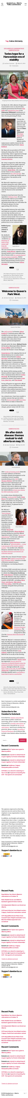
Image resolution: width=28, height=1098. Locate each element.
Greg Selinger (12, 690)
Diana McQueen (15, 542)
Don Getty (19, 277)
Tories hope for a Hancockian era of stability (14, 56)
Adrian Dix (5, 670)
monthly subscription (17, 723)
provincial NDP (12, 497)
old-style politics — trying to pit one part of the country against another (13, 546)
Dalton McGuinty (15, 416)
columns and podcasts (17, 718)
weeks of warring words (12, 472)
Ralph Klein (10, 280)
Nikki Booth (17, 419)
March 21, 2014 (21, 63)
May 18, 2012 (21, 445)
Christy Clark (21, 659)
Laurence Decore (7, 278)
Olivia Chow (17, 692)
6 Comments (15, 300)
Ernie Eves (10, 418)
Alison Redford (15, 275)
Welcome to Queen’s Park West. (14, 293)
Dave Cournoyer (10, 63)
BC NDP (18, 669)
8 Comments (15, 447)
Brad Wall (10, 530)
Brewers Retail (11, 400)
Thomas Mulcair (6, 481)
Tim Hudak (18, 380)
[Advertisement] (14, 25)
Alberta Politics (14, 50)
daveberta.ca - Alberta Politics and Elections (14, 3)
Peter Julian (8, 584)
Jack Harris (9, 582)
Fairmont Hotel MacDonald (15, 634)
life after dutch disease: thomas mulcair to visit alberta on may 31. (14, 437)
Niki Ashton (17, 582)
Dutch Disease (6, 513)
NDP (16, 479)
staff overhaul (8, 332)
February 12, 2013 (21, 298)
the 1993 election (16, 173)
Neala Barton (16, 278)
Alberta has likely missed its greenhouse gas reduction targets (12, 551)
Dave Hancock (12, 277)
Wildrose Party (12, 197)
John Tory (16, 418)
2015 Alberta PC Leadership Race (14, 48)
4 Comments (15, 66)
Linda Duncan (8, 575)
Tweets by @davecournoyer (9, 959)
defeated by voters (13, 110)
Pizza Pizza (22, 400)
